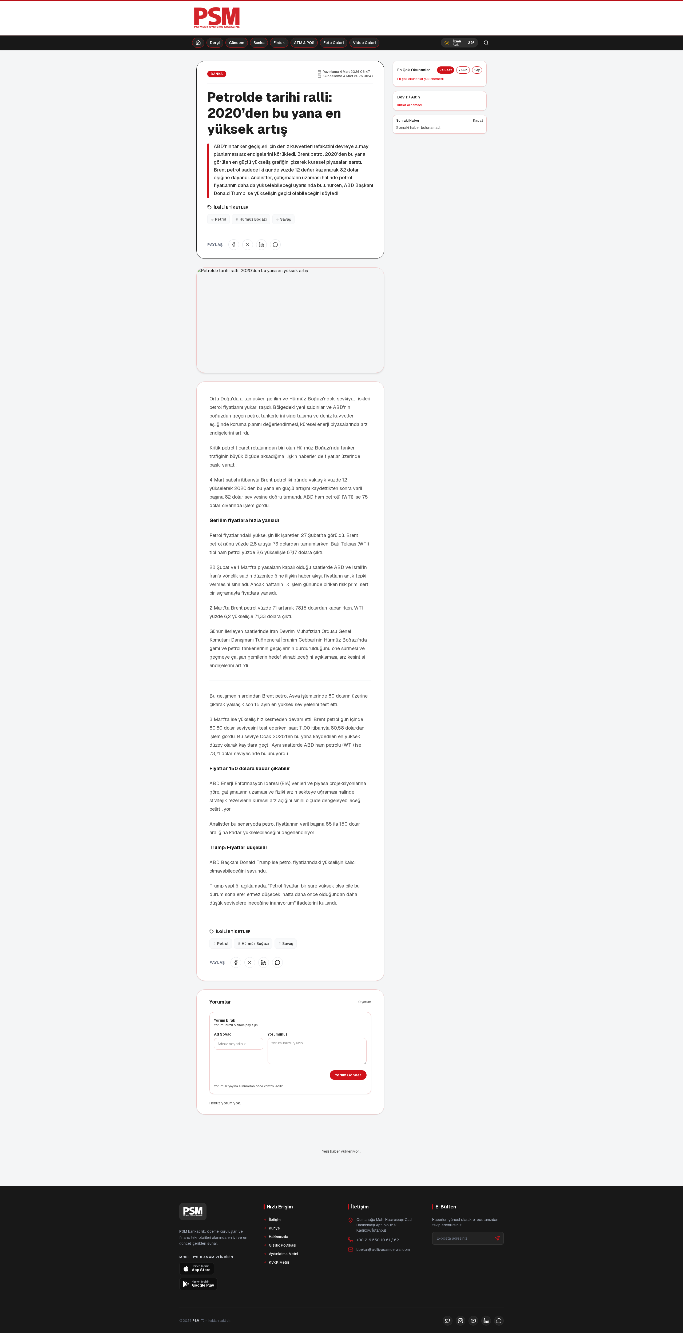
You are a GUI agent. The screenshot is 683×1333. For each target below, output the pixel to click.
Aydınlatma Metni (283, 1253)
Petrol (220, 219)
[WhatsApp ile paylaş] (275, 244)
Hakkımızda (278, 1236)
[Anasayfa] (198, 43)
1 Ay (477, 70)
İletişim (275, 1219)
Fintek (279, 42)
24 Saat (445, 70)
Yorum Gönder (348, 1075)
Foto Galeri (333, 42)
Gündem (236, 42)
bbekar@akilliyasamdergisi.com (383, 1249)
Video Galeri (364, 42)
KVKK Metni (279, 1262)
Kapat (478, 120)
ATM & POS (304, 42)
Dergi (215, 42)
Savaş (285, 219)
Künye (274, 1228)
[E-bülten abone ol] (497, 1238)
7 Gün (463, 70)
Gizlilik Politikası (282, 1245)
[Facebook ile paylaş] (233, 244)
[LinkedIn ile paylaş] (261, 244)
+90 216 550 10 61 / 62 (377, 1239)
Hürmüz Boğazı (253, 219)
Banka (258, 42)
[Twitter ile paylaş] (247, 244)
